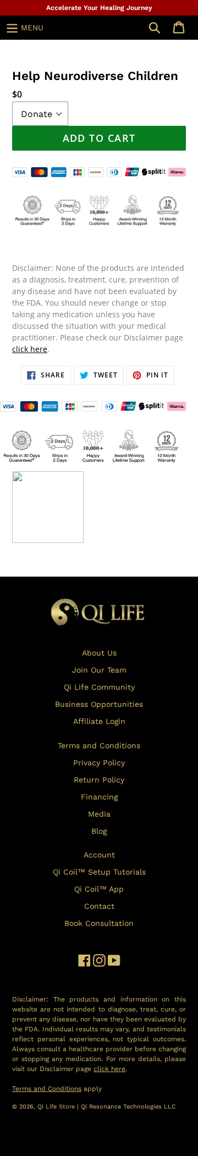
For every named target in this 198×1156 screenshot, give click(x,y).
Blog (99, 831)
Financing (99, 796)
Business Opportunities (99, 704)
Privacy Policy (99, 762)
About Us (99, 652)
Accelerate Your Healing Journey (99, 8)
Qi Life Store (57, 1106)
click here (29, 349)
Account (99, 854)
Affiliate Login (99, 721)
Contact (99, 906)
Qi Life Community (99, 687)
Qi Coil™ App (99, 889)
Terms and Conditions (99, 745)
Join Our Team (99, 669)
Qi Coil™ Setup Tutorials (99, 871)
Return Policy (99, 779)
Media (99, 813)
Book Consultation (99, 923)
